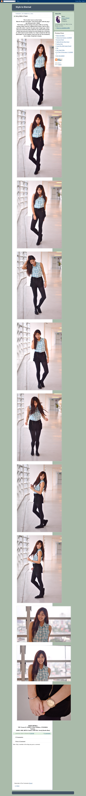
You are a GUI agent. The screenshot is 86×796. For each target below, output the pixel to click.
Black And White (60, 35)
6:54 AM (32, 733)
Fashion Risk (59, 44)
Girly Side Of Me (60, 50)
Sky (57, 48)
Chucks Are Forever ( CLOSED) (64, 37)
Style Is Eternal (23, 7)
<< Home (17, 786)
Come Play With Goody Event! (63, 46)
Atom (30, 783)
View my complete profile (63, 28)
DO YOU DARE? (60, 56)
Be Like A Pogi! (60, 39)
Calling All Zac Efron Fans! (62, 42)
